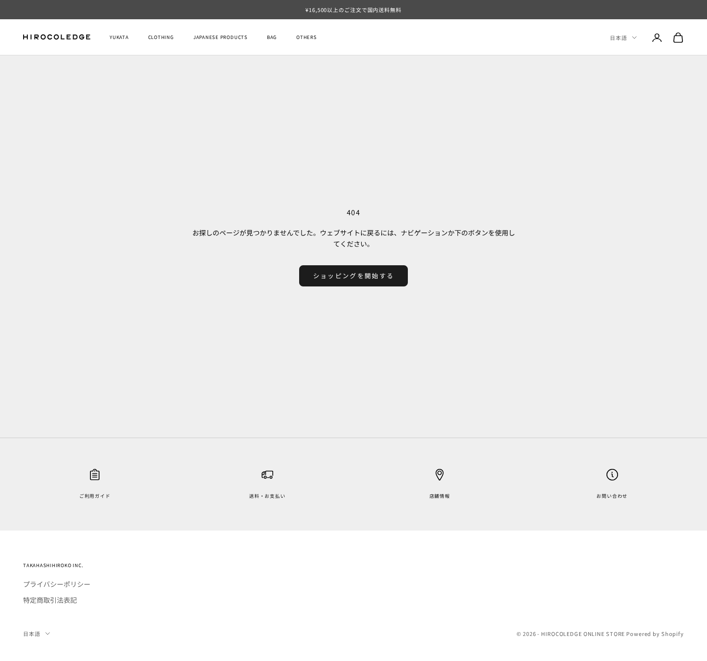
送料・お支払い (267, 496)
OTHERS (306, 37)
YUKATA (119, 37)
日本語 (618, 37)
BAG (272, 37)
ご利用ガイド (95, 496)
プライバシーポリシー (56, 584)
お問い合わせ (612, 496)
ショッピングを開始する (353, 275)
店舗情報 (439, 496)
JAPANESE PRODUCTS (220, 37)
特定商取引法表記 (50, 600)
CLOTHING (161, 37)
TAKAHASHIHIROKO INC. (53, 565)
